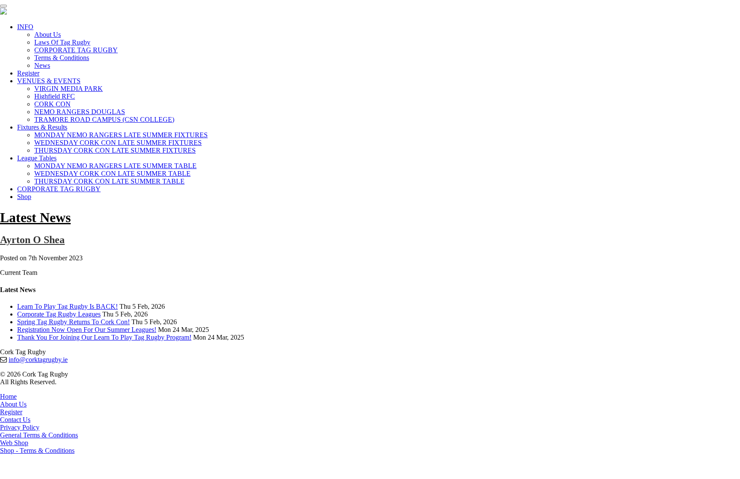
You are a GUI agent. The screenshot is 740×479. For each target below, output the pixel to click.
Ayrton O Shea (32, 239)
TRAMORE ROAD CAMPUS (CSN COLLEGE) (104, 119)
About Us (47, 34)
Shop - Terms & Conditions (37, 450)
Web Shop (14, 442)
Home (8, 396)
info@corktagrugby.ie (38, 359)
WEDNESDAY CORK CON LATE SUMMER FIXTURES (118, 142)
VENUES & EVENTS (49, 80)
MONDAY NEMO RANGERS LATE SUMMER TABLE (115, 165)
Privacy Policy (19, 427)
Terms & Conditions (61, 57)
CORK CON (52, 104)
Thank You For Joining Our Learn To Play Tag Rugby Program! (104, 337)
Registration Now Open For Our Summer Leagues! (86, 329)
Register (28, 73)
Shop (24, 196)
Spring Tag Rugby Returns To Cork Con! (73, 321)
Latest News (35, 217)
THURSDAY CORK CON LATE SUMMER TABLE (109, 181)
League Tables (37, 158)
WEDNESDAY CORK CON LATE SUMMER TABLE (112, 173)
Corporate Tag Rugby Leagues (59, 314)
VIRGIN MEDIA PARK (68, 88)
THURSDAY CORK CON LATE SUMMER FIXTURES (115, 150)
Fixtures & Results (42, 127)
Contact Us (15, 419)
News (42, 65)
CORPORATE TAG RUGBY (76, 50)
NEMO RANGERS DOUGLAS (79, 111)
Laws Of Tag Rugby (62, 42)
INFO (25, 26)
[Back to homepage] (3, 12)
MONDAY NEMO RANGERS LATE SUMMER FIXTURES (121, 135)
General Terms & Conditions (39, 435)
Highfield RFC (54, 96)
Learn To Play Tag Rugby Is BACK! (67, 306)
